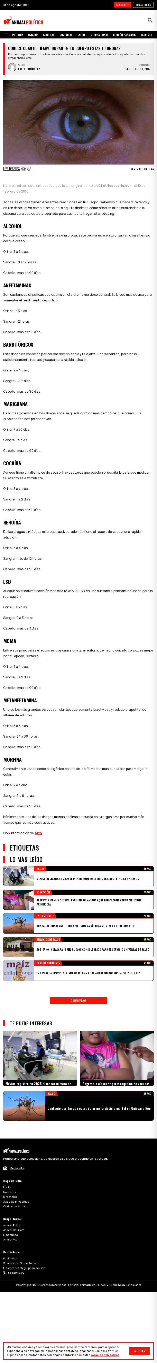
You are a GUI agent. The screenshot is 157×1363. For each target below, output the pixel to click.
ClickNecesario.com (115, 185)
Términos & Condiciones (126, 1285)
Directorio (10, 1197)
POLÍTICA (17, 35)
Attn (38, 833)
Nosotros (9, 1192)
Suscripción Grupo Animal (20, 1263)
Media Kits (17, 1168)
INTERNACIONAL (99, 35)
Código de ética (14, 1206)
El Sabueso (10, 1235)
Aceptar (139, 1351)
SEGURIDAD (66, 35)
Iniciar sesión (143, 5)
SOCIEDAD (49, 35)
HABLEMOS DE (148, 35)
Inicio (7, 1187)
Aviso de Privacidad (105, 1355)
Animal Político (13, 1225)
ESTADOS (33, 35)
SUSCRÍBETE (122, 5)
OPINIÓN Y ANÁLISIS (124, 35)
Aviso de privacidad (16, 1201)
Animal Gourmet (14, 1230)
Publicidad (10, 1258)
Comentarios (78, 1000)
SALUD (81, 35)
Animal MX (10, 1239)
